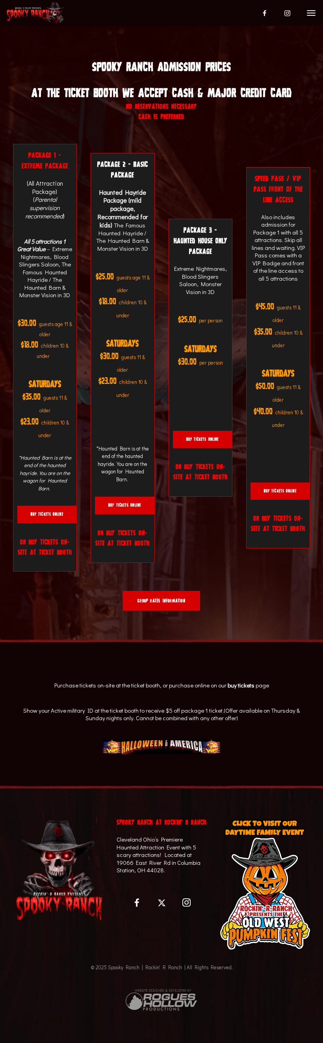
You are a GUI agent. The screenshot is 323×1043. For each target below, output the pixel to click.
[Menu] (310, 12)
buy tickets (241, 685)
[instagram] (287, 13)
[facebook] (265, 13)
